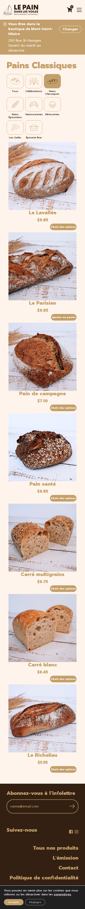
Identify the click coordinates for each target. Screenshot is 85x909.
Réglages (35, 902)
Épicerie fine (34, 137)
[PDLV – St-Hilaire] (20, 10)
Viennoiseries (33, 114)
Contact (68, 868)
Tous (15, 91)
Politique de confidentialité (44, 877)
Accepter (13, 902)
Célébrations (33, 91)
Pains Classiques (52, 92)
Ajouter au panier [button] (64, 317)
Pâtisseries (52, 114)
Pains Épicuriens (15, 116)
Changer (70, 29)
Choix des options (63, 227)
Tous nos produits (55, 848)
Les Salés (15, 137)
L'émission (65, 858)
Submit (72, 806)
